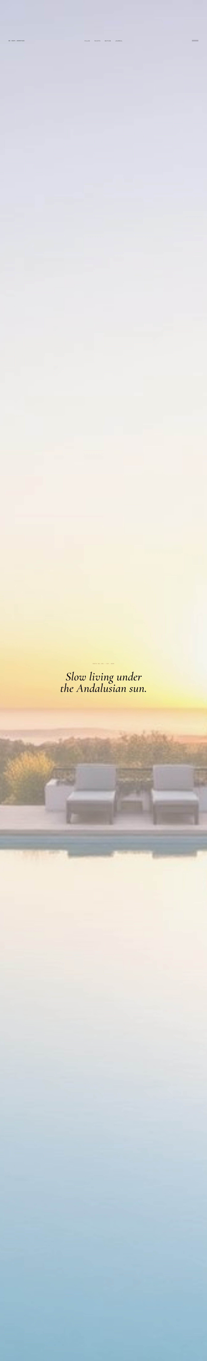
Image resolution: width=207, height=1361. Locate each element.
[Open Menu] (195, 41)
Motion (108, 41)
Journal (118, 41)
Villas (87, 41)
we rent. (13, 41)
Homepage (21, 41)
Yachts (97, 41)
